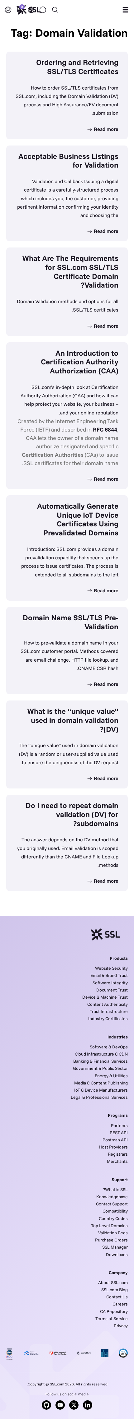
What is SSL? (115, 1189)
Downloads (117, 1254)
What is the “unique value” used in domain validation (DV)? (72, 720)
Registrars (118, 1154)
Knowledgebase (112, 1196)
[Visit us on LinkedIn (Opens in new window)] (87, 1405)
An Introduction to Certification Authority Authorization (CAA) (79, 362)
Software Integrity (110, 983)
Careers (120, 1304)
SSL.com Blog (114, 1289)
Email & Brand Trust (109, 975)
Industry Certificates (108, 1018)
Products (119, 958)
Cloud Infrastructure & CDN (101, 1054)
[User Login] (8, 9)
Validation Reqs (113, 1233)
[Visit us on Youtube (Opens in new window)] (60, 1405)
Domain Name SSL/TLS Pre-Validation (70, 622)
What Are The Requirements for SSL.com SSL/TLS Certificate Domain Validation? (70, 271)
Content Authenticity (107, 1004)
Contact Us (117, 1297)
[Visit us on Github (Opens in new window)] (46, 1405)
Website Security (111, 968)
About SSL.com (113, 1282)
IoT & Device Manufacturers (101, 1090)
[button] (125, 10)
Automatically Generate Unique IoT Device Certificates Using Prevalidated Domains (77, 519)
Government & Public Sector (100, 1068)
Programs (118, 1115)
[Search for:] (67, 6)
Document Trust (112, 990)
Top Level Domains (109, 1225)
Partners (119, 1125)
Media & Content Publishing (101, 1083)
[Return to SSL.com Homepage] (29, 10)
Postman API (115, 1140)
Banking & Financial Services (100, 1061)
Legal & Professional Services (99, 1097)
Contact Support (112, 1204)
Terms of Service (111, 1318)
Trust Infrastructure (109, 1011)
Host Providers (113, 1147)
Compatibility (115, 1211)
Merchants (117, 1161)
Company (118, 1272)
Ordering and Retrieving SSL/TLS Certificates (77, 67)
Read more (105, 129)
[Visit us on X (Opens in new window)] (74, 1405)
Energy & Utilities (111, 1076)
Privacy (121, 1326)
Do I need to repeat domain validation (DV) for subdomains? (72, 814)
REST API (119, 1132)
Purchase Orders (111, 1240)
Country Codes (113, 1218)
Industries (118, 1037)
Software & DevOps (109, 1047)
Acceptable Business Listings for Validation (68, 160)
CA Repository (114, 1311)
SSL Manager (115, 1247)
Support (120, 1179)
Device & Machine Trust (105, 997)
